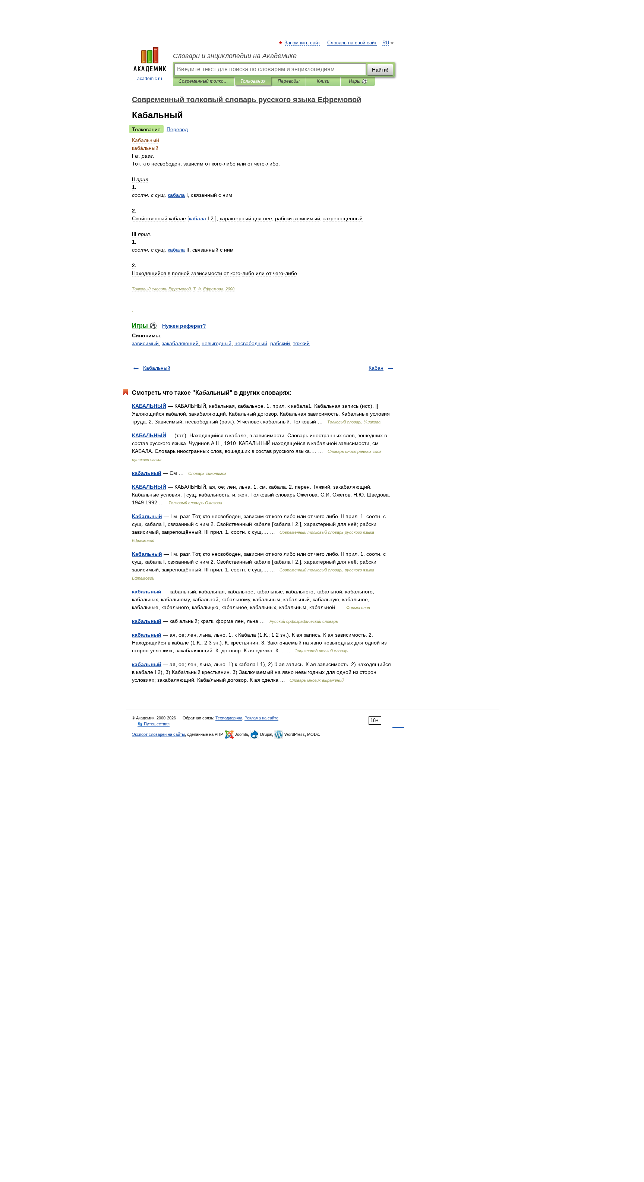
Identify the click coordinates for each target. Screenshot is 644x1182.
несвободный (250, 343)
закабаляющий (180, 343)
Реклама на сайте (261, 718)
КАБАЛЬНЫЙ (149, 406)
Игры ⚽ (358, 81)
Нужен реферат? (184, 326)
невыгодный (216, 343)
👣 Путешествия (154, 724)
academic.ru (149, 78)
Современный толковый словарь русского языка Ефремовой (204, 81)
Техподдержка (228, 718)
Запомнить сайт (302, 42)
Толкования (252, 81)
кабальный (146, 473)
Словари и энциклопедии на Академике (235, 56)
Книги (323, 81)
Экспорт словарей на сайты (158, 734)
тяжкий (301, 343)
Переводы (289, 81)
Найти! (380, 70)
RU (385, 42)
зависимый (145, 343)
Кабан (376, 368)
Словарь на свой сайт (352, 42)
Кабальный (156, 368)
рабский (280, 343)
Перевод (177, 129)
